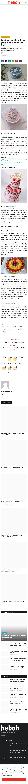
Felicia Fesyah (13, 712)
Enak (3, 332)
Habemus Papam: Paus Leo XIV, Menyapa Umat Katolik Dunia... (18, 644)
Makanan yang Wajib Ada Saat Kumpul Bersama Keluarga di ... (11, 535)
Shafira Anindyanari (5, 571)
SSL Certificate (4, 737)
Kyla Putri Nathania (14, 697)
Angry (3, 372)
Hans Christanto (4, 605)
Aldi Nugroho (3, 437)
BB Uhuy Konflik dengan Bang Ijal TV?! (18, 744)
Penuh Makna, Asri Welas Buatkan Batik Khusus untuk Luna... (18, 652)
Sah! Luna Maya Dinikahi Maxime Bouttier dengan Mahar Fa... (18, 659)
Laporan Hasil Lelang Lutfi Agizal (18, 757)
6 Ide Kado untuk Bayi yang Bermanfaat (14, 342)
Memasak (15, 326)
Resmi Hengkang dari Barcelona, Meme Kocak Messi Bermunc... (18, 702)
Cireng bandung (5, 329)
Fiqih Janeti (3, 470)
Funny (20, 363)
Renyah (18, 329)
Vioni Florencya (4, 538)
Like (4, 363)
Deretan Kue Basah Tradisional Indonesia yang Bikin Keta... (12, 602)
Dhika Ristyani (13, 682)
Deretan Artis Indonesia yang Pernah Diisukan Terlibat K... (17, 687)
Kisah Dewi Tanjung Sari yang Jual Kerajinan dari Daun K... (17, 680)
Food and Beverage (5, 36)
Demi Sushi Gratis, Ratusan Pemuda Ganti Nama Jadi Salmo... (12, 434)
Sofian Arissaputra (5, 504)
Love (15, 363)
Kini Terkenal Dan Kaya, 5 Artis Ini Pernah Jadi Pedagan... (18, 710)
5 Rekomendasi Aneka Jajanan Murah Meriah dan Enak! (14, 348)
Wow (15, 372)
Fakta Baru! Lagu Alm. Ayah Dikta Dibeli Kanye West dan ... (18, 695)
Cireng (20, 326)
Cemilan (12, 329)
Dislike (9, 363)
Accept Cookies (14, 779)
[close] (26, 766)
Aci (6, 332)
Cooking (8, 326)
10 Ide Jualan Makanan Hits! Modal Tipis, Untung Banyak (12, 501)
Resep (3, 326)
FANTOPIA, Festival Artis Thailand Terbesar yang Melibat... (18, 751)
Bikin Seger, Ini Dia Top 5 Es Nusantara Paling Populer (14, 468)
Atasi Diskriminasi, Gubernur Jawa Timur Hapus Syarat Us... (17, 667)
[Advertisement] (14, 15)
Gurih (23, 329)
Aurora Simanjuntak (8, 53)
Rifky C (3, 639)
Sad (9, 372)
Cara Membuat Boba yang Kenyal (10, 569)
